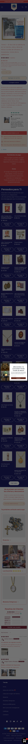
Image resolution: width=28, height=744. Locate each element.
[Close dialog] (26, 364)
